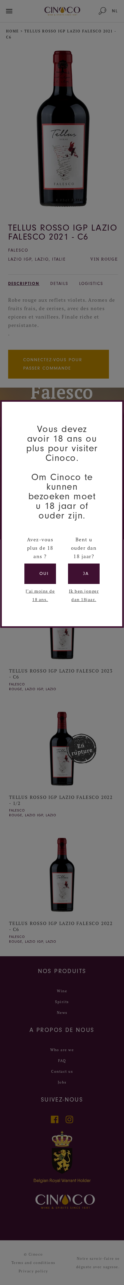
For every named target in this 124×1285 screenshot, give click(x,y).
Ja (86, 573)
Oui (44, 573)
